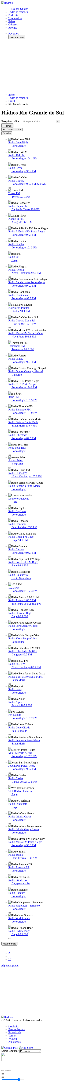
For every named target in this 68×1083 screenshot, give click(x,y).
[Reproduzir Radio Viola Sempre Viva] (9, 645)
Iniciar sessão (17, 37)
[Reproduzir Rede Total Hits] (9, 455)
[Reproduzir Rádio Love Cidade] (9, 734)
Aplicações (14, 1041)
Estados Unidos (19, 8)
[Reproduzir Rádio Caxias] (9, 785)
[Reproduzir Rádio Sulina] (9, 862)
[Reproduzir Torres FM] (9, 200)
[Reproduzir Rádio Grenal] (9, 175)
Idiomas (12, 27)
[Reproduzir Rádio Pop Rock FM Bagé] (9, 569)
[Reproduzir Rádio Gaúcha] (9, 188)
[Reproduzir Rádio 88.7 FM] (9, 671)
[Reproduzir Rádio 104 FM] (9, 162)
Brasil (11, 100)
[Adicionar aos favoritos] (2, 1073)
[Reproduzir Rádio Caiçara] (9, 556)
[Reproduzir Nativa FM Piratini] (9, 315)
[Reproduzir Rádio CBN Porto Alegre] (9, 391)
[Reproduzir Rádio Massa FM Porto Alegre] (9, 849)
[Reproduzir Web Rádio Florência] (9, 798)
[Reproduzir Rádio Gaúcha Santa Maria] (9, 429)
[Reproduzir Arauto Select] (9, 467)
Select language (10, 1050)
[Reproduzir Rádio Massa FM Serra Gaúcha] (9, 340)
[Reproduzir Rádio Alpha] (9, 709)
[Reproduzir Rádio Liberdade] (9, 442)
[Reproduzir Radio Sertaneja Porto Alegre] (9, 493)
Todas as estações (18, 11)
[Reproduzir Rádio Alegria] (9, 277)
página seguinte (9, 965)
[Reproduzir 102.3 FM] (9, 595)
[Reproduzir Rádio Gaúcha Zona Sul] (9, 327)
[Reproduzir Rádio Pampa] (9, 366)
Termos (12, 1035)
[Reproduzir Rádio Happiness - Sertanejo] (9, 912)
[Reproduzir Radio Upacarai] (9, 531)
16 (9, 959)
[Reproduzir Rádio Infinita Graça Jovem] (9, 836)
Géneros (13, 24)
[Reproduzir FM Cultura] (9, 722)
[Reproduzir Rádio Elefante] (9, 900)
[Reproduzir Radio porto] (9, 696)
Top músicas (15, 18)
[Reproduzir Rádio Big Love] (9, 518)
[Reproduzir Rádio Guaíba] (9, 251)
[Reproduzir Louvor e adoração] (9, 505)
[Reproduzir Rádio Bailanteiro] (9, 582)
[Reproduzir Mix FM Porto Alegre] (9, 760)
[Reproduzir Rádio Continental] (9, 302)
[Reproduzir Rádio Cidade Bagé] (9, 938)
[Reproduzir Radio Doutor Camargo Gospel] (9, 378)
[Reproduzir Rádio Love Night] (9, 149)
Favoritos (13, 33)
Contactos (13, 1026)
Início (11, 94)
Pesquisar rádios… (11, 121)
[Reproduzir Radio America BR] (9, 874)
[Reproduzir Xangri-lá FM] (9, 226)
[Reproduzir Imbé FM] (9, 404)
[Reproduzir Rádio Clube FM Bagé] (9, 544)
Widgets (12, 1038)
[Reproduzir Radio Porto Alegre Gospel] (9, 633)
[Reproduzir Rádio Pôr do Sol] (9, 887)
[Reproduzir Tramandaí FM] (9, 353)
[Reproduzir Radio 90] (9, 264)
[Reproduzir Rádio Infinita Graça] (9, 823)
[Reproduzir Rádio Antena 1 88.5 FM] (9, 607)
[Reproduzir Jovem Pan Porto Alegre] (9, 773)
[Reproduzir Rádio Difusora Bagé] (9, 620)
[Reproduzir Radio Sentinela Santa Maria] (9, 747)
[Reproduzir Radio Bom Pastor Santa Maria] (9, 684)
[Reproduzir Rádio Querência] (9, 811)
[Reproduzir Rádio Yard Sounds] (9, 925)
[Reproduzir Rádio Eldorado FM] (9, 416)
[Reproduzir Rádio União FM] (9, 480)
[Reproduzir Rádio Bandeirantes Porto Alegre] (9, 289)
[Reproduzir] (6, 1070)
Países (11, 21)
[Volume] (2, 1077)
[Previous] (2, 1070)
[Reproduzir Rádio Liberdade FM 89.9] (9, 658)
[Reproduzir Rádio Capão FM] (9, 213)
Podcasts (13, 15)
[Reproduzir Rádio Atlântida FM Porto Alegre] (9, 238)
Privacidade (14, 1032)
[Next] (9, 1070)
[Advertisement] (34, 66)
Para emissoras (16, 1029)
